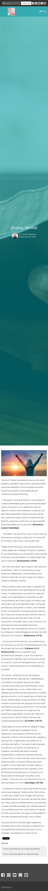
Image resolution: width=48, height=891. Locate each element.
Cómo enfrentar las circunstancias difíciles (21, 849)
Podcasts (6, 887)
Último (4, 843)
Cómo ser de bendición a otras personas (21, 854)
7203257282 (26, 3)
